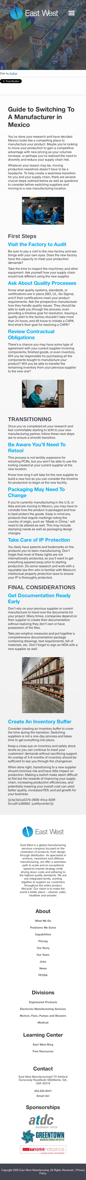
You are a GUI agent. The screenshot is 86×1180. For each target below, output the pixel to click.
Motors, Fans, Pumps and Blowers (43, 1016)
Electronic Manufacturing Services (43, 1009)
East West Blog (43, 1044)
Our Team (43, 955)
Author (13, 73)
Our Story (43, 948)
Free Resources (43, 1051)
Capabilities (43, 934)
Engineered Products (43, 1002)
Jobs (43, 962)
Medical (43, 1023)
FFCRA (43, 975)
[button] (71, 13)
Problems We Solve (43, 928)
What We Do (43, 921)
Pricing (43, 941)
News (43, 968)
